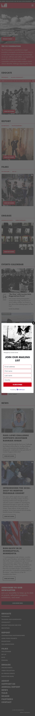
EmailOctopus (21, 389)
